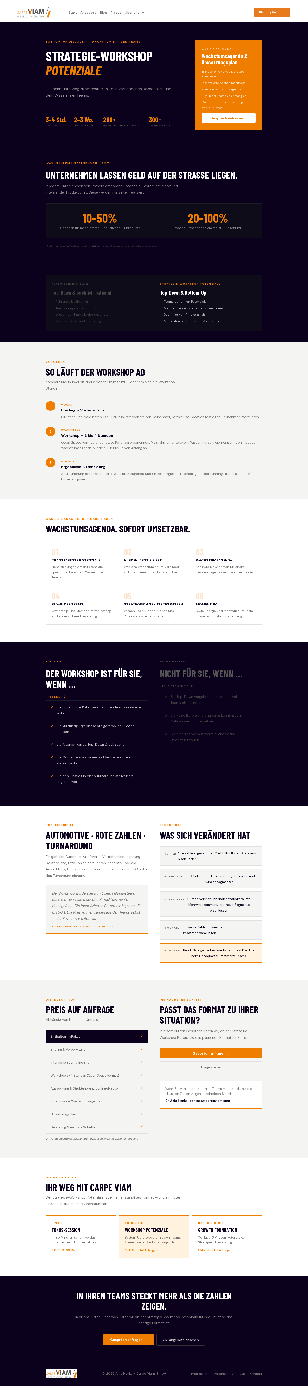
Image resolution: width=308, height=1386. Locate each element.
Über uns (132, 12)
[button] (272, 12)
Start (72, 12)
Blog (103, 12)
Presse (116, 12)
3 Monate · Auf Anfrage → (216, 1250)
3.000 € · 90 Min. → (66, 1250)
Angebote (88, 12)
